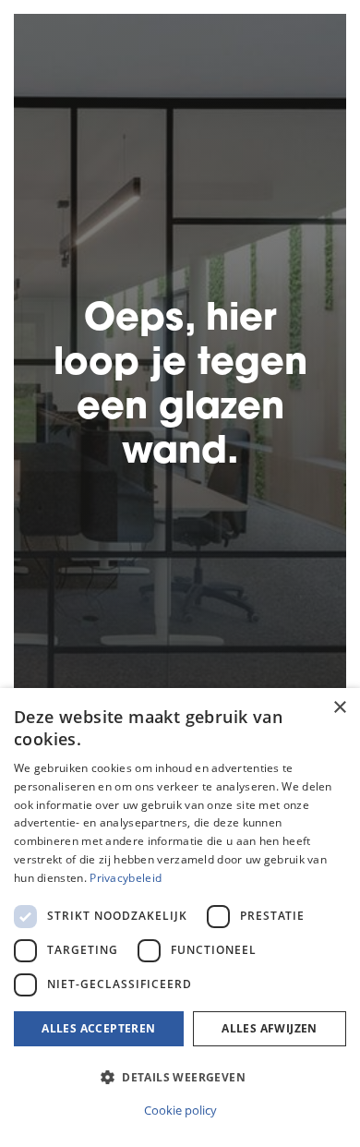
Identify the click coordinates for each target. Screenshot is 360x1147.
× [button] (339, 708)
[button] (180, 1077)
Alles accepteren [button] (98, 1028)
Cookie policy (180, 1110)
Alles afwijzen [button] (270, 1028)
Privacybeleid (126, 878)
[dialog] (180, 917)
